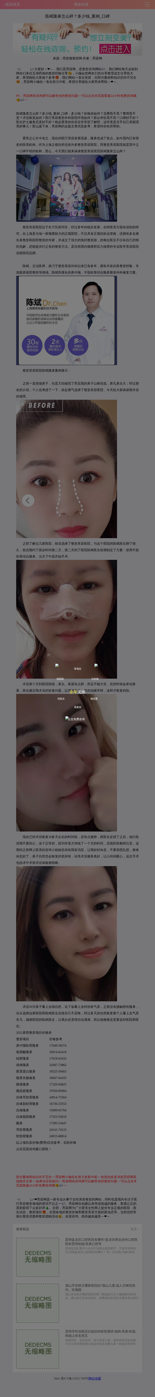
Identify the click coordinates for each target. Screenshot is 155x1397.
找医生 (61, 698)
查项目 (77, 668)
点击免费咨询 (76, 719)
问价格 (95, 678)
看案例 (77, 707)
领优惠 (94, 698)
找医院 (60, 678)
